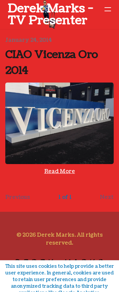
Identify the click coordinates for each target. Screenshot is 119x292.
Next (107, 197)
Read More (59, 171)
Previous (17, 197)
